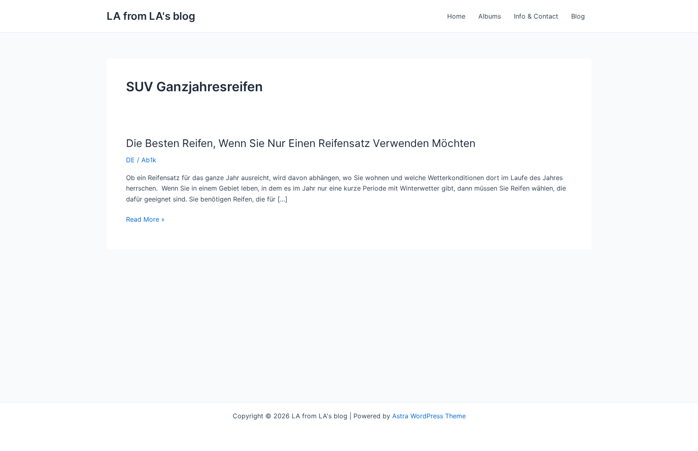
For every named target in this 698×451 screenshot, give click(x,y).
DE (130, 160)
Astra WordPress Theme (429, 416)
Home (456, 16)
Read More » (145, 219)
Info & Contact (536, 16)
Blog (578, 16)
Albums (489, 16)
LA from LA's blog (151, 16)
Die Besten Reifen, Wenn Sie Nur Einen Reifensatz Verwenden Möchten (300, 143)
